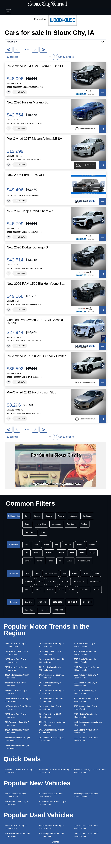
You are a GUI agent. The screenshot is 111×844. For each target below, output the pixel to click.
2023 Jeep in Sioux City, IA (50, 707)
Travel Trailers (30, 532)
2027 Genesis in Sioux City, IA (86, 699)
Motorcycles (56, 524)
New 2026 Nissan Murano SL (27, 102)
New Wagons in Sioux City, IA (86, 795)
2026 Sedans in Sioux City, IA (17, 676)
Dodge (92, 553)
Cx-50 (96, 573)
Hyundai (92, 545)
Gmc (26, 553)
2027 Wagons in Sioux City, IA (17, 723)
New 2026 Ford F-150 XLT (26, 175)
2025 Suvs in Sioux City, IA (85, 660)
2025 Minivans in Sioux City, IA (52, 723)
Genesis (49, 553)
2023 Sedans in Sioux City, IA (17, 731)
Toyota (39, 561)
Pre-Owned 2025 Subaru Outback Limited (36, 356)
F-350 (61, 590)
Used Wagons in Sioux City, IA (51, 834)
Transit (96, 590)
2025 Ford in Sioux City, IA (15, 684)
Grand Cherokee (51, 573)
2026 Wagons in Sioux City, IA (86, 668)
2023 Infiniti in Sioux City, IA (85, 715)
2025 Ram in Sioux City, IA (50, 715)
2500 (27, 590)
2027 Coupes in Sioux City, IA (17, 746)
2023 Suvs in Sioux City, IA (16, 668)
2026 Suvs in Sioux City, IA (16, 644)
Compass (52, 581)
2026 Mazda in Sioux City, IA (16, 652)
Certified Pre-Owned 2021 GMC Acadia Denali (35, 321)
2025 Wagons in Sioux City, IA (51, 731)
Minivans (73, 516)
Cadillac (37, 553)
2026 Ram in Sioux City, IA (16, 660)
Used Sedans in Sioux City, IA (86, 827)
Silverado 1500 (95, 581)
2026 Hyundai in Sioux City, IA (51, 660)
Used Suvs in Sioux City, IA (16, 827)
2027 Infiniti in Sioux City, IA (16, 692)
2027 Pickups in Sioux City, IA (51, 676)
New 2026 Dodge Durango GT (28, 247)
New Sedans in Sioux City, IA (16, 802)
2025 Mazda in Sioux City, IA (51, 699)
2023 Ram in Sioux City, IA (16, 715)
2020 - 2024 (42, 602)
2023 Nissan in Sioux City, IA (85, 684)
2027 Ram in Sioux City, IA (85, 692)
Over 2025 (28, 602)
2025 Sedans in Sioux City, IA (86, 731)
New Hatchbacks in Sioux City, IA (53, 802)
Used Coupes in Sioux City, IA (86, 834)
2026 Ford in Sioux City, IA (85, 644)
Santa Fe (50, 590)
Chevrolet (67, 545)
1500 (37, 573)
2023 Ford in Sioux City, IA (50, 684)
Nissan (80, 545)
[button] (74, 76)
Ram (56, 545)
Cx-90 (71, 590)
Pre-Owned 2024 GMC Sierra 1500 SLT (35, 66)
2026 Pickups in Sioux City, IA (51, 644)
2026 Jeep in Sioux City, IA (50, 652)
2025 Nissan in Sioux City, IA (85, 707)
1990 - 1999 (58, 610)
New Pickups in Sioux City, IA (51, 795)
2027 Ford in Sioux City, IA (50, 668)
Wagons (61, 516)
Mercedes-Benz (84, 561)
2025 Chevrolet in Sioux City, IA (18, 707)
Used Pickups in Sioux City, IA (51, 827)
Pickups (37, 516)
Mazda (46, 545)
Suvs (26, 516)
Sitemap (55, 842)
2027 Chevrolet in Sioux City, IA (18, 699)
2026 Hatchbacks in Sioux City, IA (88, 723)
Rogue (74, 573)
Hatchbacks (87, 516)
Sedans (49, 516)
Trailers (84, 524)
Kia (60, 561)
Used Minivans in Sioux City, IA (17, 834)
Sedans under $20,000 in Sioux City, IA (90, 771)
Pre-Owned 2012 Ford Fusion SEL (31, 392)
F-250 (40, 581)
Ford (26, 545)
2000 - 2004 (87, 602)
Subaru (69, 561)
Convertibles (41, 524)
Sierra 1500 (84, 590)
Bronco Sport (79, 581)
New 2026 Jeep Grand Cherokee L (31, 211)
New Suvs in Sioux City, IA (15, 795)
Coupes (27, 524)
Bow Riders (71, 524)
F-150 (27, 573)
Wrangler (65, 581)
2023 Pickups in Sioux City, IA (86, 676)
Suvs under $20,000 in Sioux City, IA (20, 771)
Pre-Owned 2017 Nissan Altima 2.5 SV (34, 138)
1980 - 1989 (44, 610)
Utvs (43, 532)
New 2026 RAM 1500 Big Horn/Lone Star (36, 283)
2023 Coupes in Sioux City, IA (86, 739)
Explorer (86, 573)
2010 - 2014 (72, 602)
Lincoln (61, 553)
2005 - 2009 (29, 610)
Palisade (38, 590)
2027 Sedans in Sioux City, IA (51, 739)
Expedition (28, 581)
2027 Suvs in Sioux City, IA (85, 652)
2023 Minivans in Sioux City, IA (17, 739)
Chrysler (28, 561)
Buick (82, 553)
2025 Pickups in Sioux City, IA (51, 692)
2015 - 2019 (57, 602)
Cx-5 (64, 573)
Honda (50, 561)
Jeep (36, 545)
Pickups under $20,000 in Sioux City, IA (55, 771)
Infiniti (72, 553)
